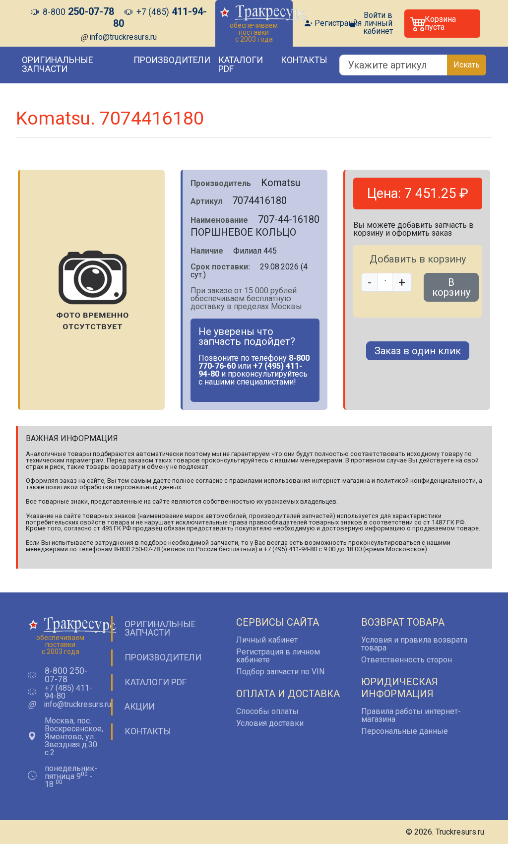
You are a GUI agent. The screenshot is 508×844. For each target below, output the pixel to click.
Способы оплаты (267, 711)
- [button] (370, 282)
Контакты (304, 60)
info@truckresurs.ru (123, 37)
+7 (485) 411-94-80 (68, 692)
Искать (466, 64)
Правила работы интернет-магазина (411, 715)
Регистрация (338, 23)
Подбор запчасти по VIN (280, 671)
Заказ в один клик (418, 351)
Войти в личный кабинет (378, 23)
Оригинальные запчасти (57, 64)
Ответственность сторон (406, 659)
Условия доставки (270, 723)
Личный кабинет (267, 640)
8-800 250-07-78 (66, 675)
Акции (140, 707)
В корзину (451, 287)
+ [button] (401, 282)
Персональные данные (404, 731)
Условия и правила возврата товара (414, 643)
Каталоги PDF (240, 64)
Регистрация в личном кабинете (278, 655)
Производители (171, 60)
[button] (442, 23)
